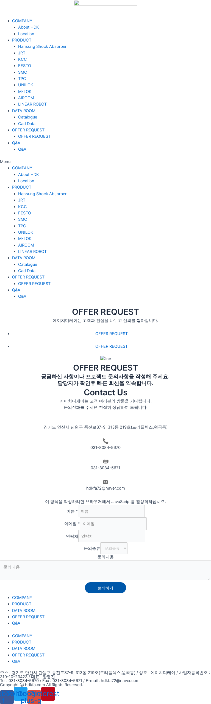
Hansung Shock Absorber (42, 46)
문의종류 (92, 548)
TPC (22, 78)
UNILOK (25, 84)
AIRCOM (26, 97)
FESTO (24, 65)
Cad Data (26, 123)
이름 (72, 511)
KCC (22, 59)
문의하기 (105, 588)
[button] (105, 162)
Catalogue (27, 117)
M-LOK (25, 91)
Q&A (16, 142)
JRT (21, 53)
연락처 (72, 536)
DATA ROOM (23, 110)
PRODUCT (21, 40)
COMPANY (22, 20)
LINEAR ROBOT (32, 104)
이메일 (72, 523)
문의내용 (105, 556)
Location (26, 33)
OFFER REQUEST (28, 130)
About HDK (28, 27)
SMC (22, 72)
